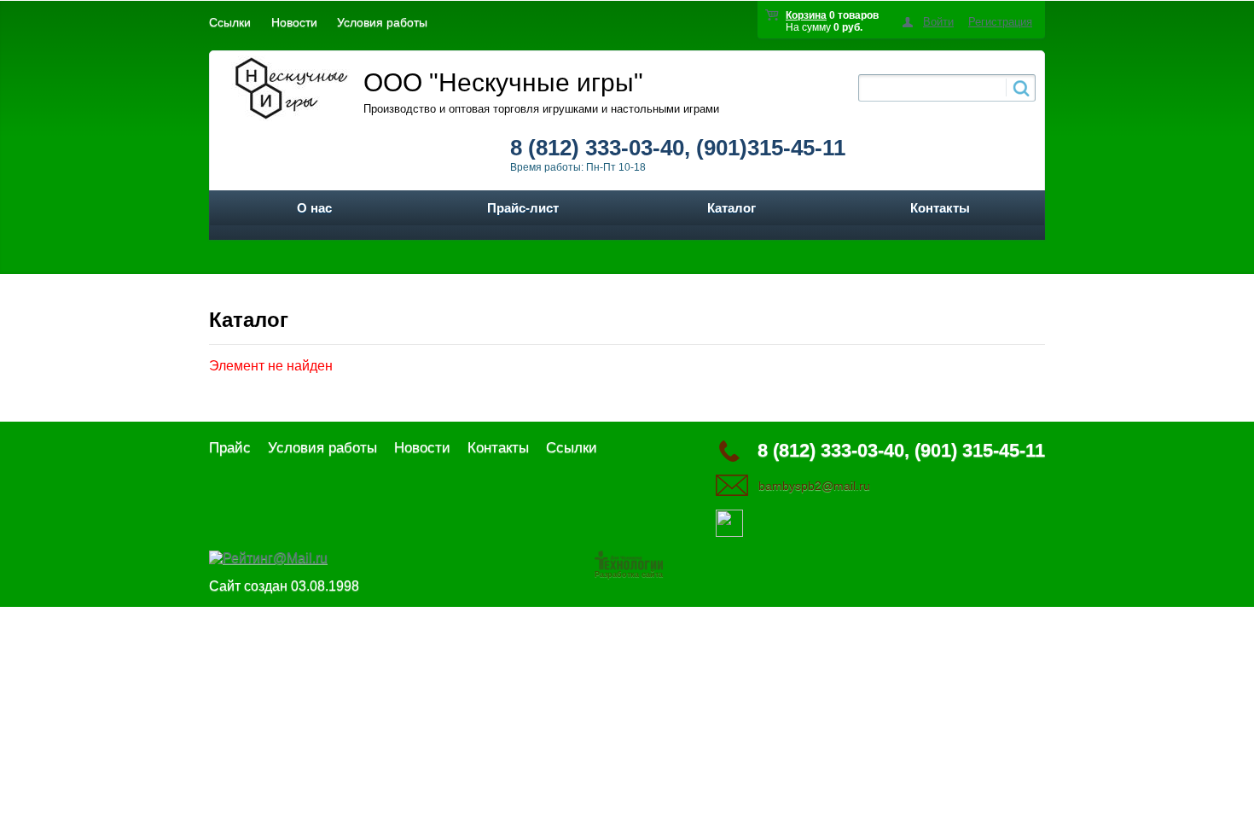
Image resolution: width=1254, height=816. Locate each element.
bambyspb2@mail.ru (814, 486)
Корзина (806, 15)
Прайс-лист (523, 208)
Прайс (230, 448)
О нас (314, 208)
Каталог (731, 208)
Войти (938, 21)
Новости (294, 22)
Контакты (940, 208)
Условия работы (382, 22)
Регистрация (1000, 21)
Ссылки (230, 22)
